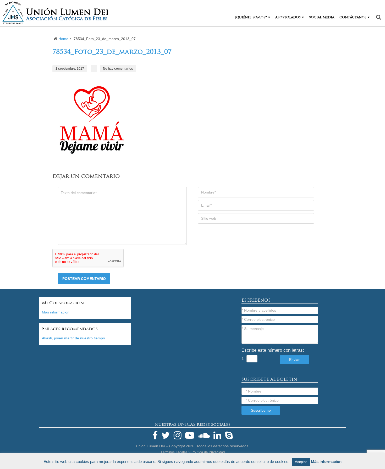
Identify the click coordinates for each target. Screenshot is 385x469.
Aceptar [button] (301, 462)
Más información (55, 312)
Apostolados (288, 17)
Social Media (321, 17)
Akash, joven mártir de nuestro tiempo (73, 338)
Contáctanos (352, 17)
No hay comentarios (118, 68)
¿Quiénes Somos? (251, 17)
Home (63, 39)
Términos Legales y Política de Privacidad (193, 452)
